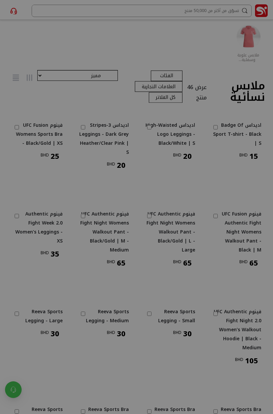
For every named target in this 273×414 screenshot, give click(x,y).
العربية (97, 211)
